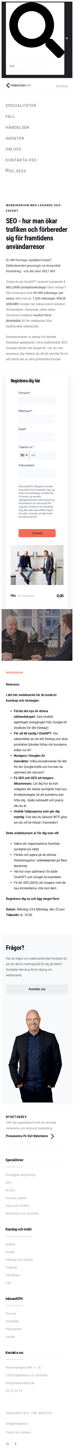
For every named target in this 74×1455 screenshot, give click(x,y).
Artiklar (10, 1244)
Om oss (13, 149)
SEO (8, 1183)
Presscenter (14, 1329)
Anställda (12, 1321)
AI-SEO (10, 1190)
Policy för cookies (18, 1432)
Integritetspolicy (17, 1424)
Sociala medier (16, 1198)
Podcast (11, 1267)
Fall (10, 116)
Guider (10, 1252)
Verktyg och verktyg (19, 1260)
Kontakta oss (21, 160)
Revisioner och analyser (22, 1213)
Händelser (17, 127)
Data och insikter (17, 1206)
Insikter (15, 138)
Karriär (10, 1337)
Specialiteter (21, 105)
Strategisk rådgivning (20, 1175)
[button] (37, 989)
